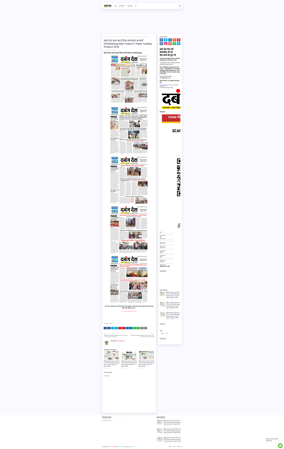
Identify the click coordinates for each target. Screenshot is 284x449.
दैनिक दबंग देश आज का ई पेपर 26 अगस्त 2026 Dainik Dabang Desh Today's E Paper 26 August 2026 (129, 363)
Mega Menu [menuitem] (130, 6)
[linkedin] (170, 39)
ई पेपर (111, 323)
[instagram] (166, 43)
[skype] (178, 43)
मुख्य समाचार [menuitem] (121, 6)
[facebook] (161, 39)
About (174, 446)
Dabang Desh (112, 446)
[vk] (161, 43)
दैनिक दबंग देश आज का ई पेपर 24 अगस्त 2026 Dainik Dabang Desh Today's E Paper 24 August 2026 (173, 315)
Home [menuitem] (115, 6)
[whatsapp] (174, 43)
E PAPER (108, 36)
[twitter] (166, 39)
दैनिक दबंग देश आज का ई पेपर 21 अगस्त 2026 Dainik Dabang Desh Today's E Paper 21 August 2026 (172, 295)
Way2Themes (121, 446)
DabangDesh (106, 50)
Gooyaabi (133, 446)
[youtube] (170, 43)
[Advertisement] (142, 20)
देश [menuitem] (135, 6)
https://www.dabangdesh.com (129, 311)
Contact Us (179, 446)
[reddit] (174, 39)
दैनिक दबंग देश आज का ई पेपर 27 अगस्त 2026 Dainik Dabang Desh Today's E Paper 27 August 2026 (111, 363)
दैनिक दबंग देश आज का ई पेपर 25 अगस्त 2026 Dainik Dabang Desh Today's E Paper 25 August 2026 (146, 363)
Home (105, 36)
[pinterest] (178, 39)
